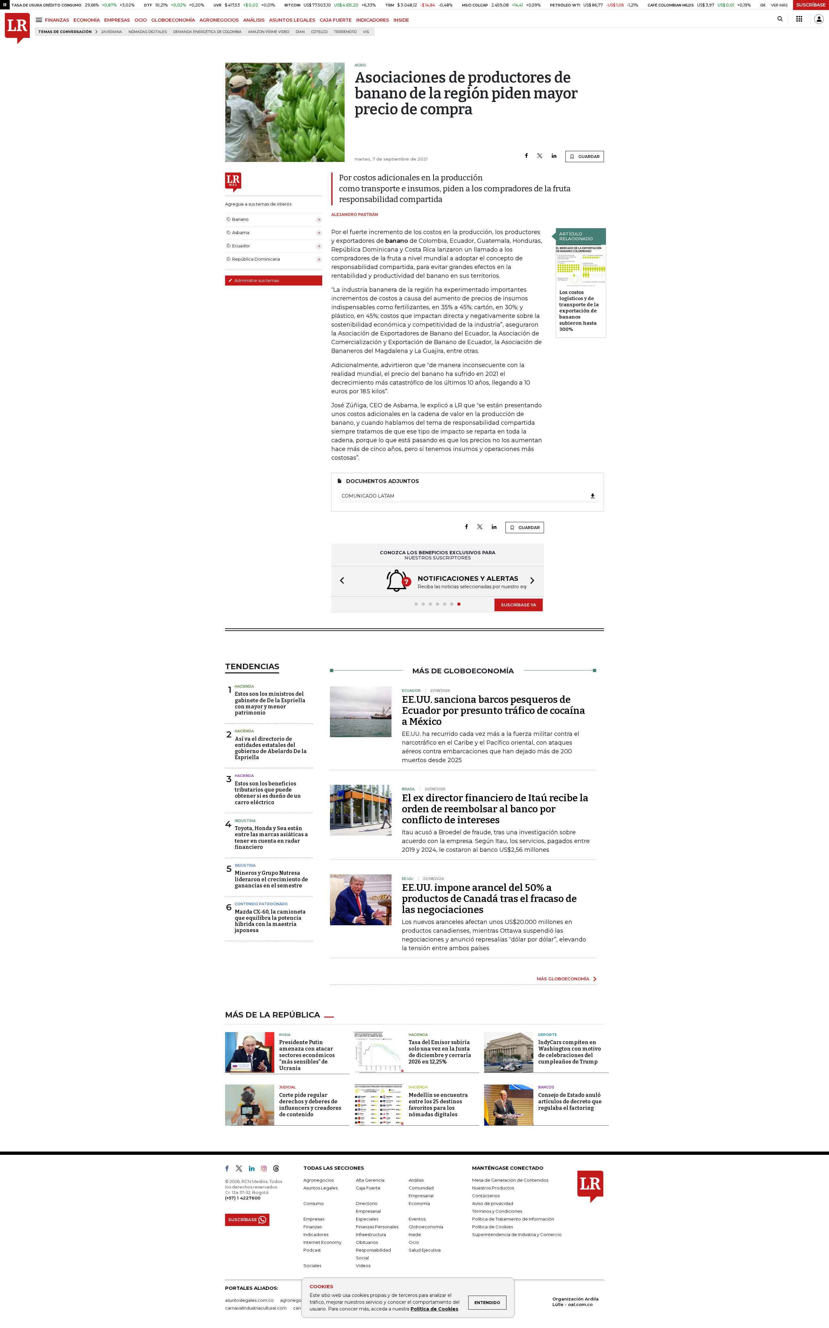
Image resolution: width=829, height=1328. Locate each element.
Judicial (287, 1087)
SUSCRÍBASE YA (518, 604)
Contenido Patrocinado (261, 904)
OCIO (140, 20)
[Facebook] (526, 156)
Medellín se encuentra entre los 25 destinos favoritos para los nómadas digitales (438, 1105)
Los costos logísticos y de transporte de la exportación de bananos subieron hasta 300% (579, 310)
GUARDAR (588, 156)
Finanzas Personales (377, 1226)
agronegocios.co (298, 1300)
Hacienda (244, 686)
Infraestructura (371, 1234)
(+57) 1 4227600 (242, 1197)
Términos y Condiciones (497, 1211)
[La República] (17, 28)
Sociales (312, 1265)
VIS (366, 32)
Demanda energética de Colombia (207, 32)
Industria (245, 820)
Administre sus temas (256, 280)
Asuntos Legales (320, 1187)
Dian (300, 32)
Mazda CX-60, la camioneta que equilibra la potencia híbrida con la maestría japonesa (270, 921)
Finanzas (312, 1226)
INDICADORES (372, 20)
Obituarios (367, 1242)
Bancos (546, 1087)
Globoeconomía (426, 1226)
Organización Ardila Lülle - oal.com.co (575, 1301)
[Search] (780, 19)
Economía (419, 1203)
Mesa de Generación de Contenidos (510, 1180)
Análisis (416, 1180)
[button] (340, 581)
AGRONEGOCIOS (219, 20)
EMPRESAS (117, 20)
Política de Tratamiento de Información (513, 1218)
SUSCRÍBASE (811, 5)
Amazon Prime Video (268, 32)
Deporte (547, 1034)
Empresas (313, 1218)
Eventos (417, 1218)
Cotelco (319, 32)
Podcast (312, 1250)
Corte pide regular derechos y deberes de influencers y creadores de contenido (310, 1105)
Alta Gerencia (370, 1180)
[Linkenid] (254, 1169)
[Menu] (40, 20)
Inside (415, 1234)
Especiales (367, 1218)
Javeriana (111, 32)
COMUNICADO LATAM (368, 496)
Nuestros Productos (493, 1187)
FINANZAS (57, 20)
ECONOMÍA (87, 20)
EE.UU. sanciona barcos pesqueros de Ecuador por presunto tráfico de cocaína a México (493, 710)
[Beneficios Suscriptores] (799, 19)
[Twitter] (540, 156)
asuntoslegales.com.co (249, 1300)
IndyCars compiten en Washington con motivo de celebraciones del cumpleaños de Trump (569, 1052)
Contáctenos (486, 1195)
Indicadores (315, 1234)
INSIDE (401, 20)
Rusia (284, 1034)
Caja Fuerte (368, 1187)
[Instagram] (266, 1169)
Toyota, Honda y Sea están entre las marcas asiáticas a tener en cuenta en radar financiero (271, 837)
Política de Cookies (434, 1309)
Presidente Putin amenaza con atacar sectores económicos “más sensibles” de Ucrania (307, 1055)
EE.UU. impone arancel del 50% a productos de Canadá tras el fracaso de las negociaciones (489, 899)
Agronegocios (318, 1180)
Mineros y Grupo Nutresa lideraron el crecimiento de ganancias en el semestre (271, 879)
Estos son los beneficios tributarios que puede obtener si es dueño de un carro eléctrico (268, 793)
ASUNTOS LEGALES (292, 20)
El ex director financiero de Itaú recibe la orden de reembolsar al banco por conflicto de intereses (495, 809)
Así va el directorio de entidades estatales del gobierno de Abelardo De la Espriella (271, 748)
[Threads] (279, 1169)
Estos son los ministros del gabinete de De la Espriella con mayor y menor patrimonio (270, 703)
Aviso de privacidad (492, 1203)
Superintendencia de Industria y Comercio (517, 1234)
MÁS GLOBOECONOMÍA (563, 978)
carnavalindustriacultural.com (256, 1308)
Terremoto (345, 32)
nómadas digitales (148, 32)
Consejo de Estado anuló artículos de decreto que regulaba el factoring (570, 1101)
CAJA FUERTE (336, 20)
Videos (363, 1265)
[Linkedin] (554, 156)
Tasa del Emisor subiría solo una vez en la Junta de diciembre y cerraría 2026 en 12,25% (440, 1052)
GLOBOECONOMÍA (173, 20)
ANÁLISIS (254, 20)
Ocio (414, 1242)
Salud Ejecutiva (425, 1250)
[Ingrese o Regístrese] (819, 19)
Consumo (313, 1203)
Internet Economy (322, 1242)
